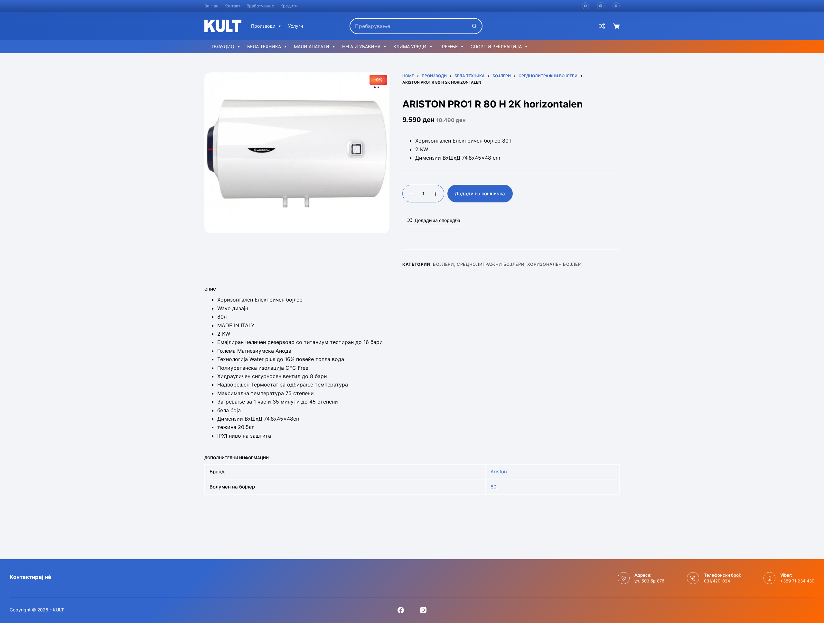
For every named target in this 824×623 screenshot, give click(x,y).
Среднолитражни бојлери (490, 264)
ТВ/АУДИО (222, 46)
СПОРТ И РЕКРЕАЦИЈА (496, 46)
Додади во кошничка (480, 194)
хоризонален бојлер (554, 264)
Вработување (260, 5)
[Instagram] (600, 6)
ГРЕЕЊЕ (448, 46)
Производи (263, 26)
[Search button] (474, 26)
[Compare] (602, 26)
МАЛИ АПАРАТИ (311, 46)
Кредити (289, 5)
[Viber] (616, 6)
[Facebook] (585, 6)
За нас (211, 5)
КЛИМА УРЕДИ (409, 46)
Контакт (232, 5)
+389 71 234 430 (797, 580)
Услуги (295, 26)
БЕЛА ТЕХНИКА (264, 46)
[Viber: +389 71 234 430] (769, 578)
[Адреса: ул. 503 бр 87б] (624, 578)
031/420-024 (717, 580)
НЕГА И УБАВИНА (361, 46)
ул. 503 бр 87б (649, 580)
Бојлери (443, 264)
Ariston (499, 472)
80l (494, 487)
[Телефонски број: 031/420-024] (693, 578)
